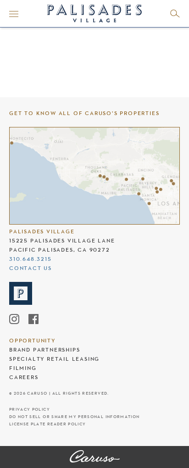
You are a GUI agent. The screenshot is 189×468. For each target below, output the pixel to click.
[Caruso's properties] (94, 176)
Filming (23, 368)
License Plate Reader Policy (47, 424)
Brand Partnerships (44, 349)
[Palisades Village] (95, 457)
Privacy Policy (29, 409)
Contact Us (30, 268)
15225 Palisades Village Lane (62, 240)
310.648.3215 (30, 259)
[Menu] (13, 14)
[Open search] (175, 13)
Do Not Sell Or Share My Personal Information (74, 416)
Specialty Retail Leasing (54, 359)
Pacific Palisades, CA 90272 (59, 249)
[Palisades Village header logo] (94, 12)
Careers (24, 377)
